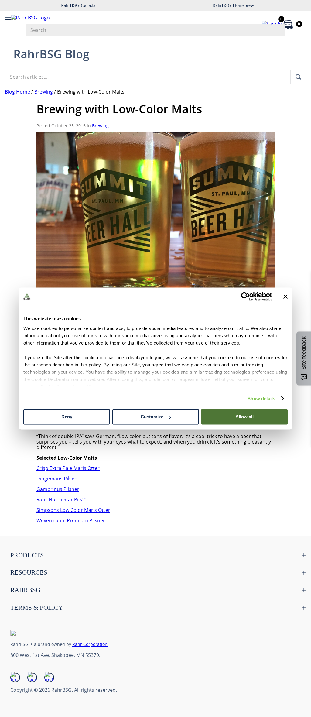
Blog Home (17, 91)
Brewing (43, 91)
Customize (152, 416)
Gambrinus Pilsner (57, 489)
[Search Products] (278, 30)
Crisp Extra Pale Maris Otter (68, 468)
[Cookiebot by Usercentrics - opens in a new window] (245, 296)
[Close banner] (285, 296)
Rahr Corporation (90, 644)
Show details (261, 398)
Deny (66, 416)
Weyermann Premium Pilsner (70, 520)
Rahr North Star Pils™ (61, 499)
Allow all (244, 416)
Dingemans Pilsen (56, 478)
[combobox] (155, 30)
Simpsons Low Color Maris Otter (73, 510)
